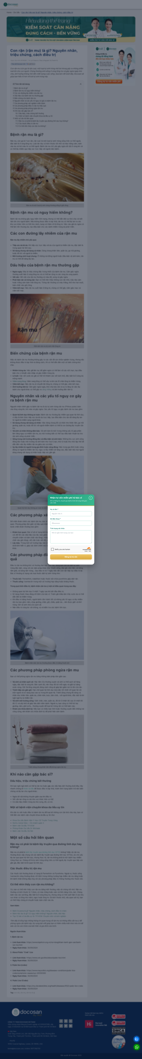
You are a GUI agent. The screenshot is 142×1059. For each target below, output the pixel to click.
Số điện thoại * (55, 519)
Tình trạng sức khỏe (57, 528)
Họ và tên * (54, 509)
